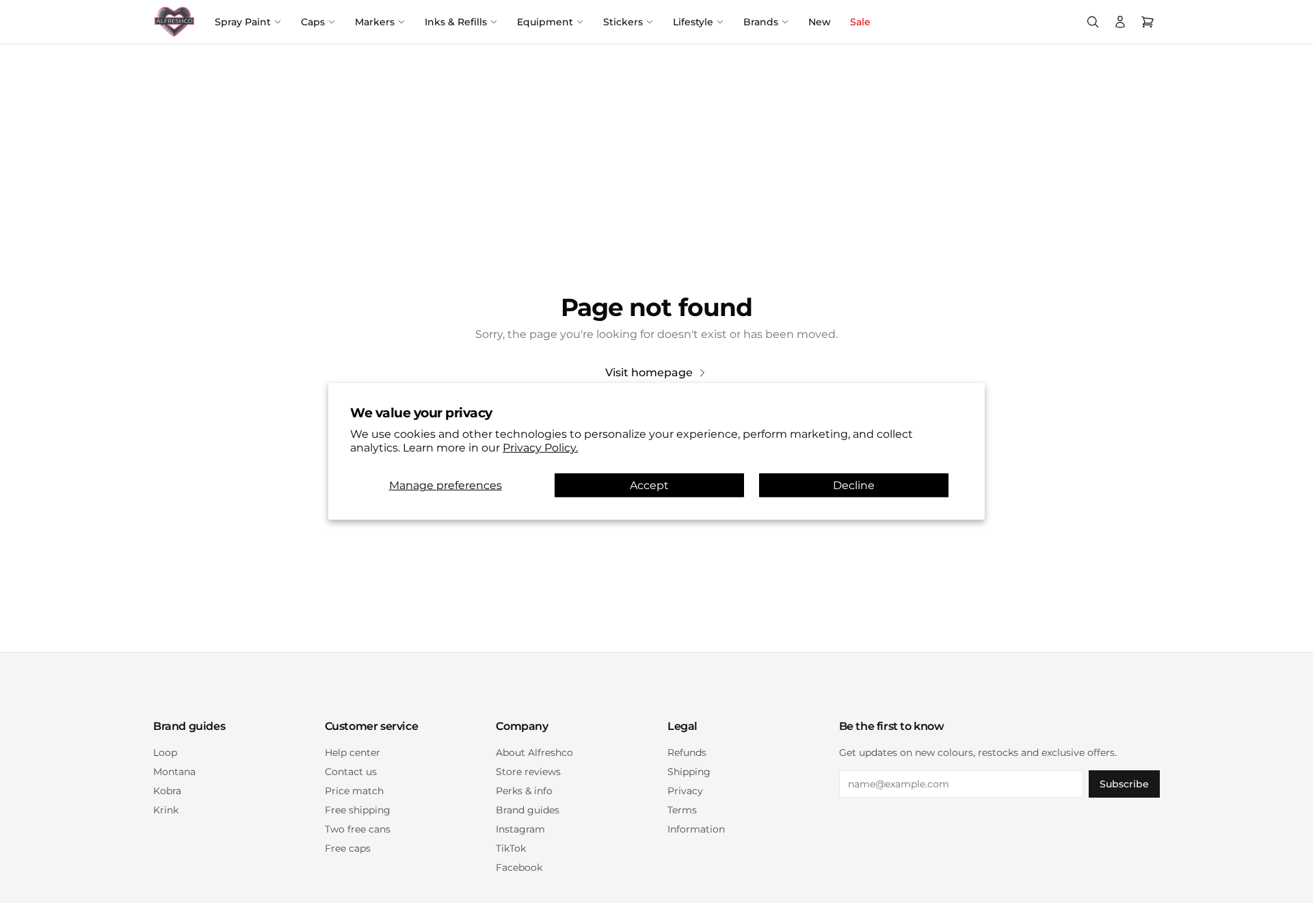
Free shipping (357, 810)
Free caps (348, 848)
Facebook (519, 867)
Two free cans (357, 829)
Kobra (167, 791)
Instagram (520, 829)
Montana (174, 771)
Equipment (545, 22)
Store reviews (528, 771)
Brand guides (527, 810)
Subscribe (1124, 784)
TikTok (511, 848)
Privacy (685, 791)
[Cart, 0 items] (1147, 22)
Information (696, 829)
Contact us (351, 771)
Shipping (689, 771)
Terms (682, 810)
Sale (860, 22)
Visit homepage (649, 372)
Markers (375, 22)
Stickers (623, 22)
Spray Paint (243, 22)
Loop (165, 752)
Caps (313, 22)
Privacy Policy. (540, 447)
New (819, 22)
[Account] (1120, 22)
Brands (760, 22)
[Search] (1092, 22)
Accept (649, 485)
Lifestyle (693, 22)
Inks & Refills (456, 22)
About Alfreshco (534, 752)
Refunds (686, 752)
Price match (354, 791)
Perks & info (524, 791)
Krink (165, 810)
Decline (854, 485)
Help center (352, 752)
